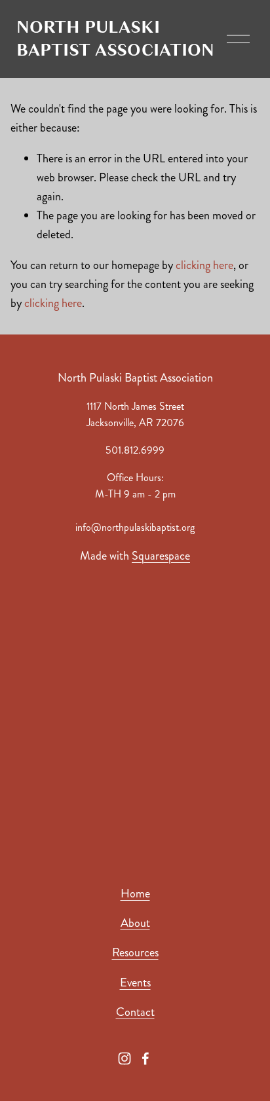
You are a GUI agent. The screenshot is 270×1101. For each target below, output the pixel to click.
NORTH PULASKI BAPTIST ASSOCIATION (115, 38)
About (135, 922)
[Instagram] (124, 1058)
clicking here (204, 265)
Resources (135, 952)
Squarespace (161, 555)
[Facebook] (145, 1058)
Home (135, 893)
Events (135, 982)
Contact (135, 1011)
